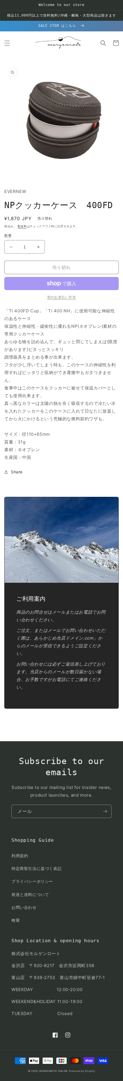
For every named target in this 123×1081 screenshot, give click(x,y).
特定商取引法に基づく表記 (36, 868)
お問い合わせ (24, 907)
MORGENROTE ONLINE (53, 1071)
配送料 (22, 226)
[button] (7, 43)
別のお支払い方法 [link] (61, 297)
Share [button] (17, 471)
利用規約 (19, 855)
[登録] (105, 811)
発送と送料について (30, 894)
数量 (8, 235)
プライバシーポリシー (32, 881)
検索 (15, 920)
